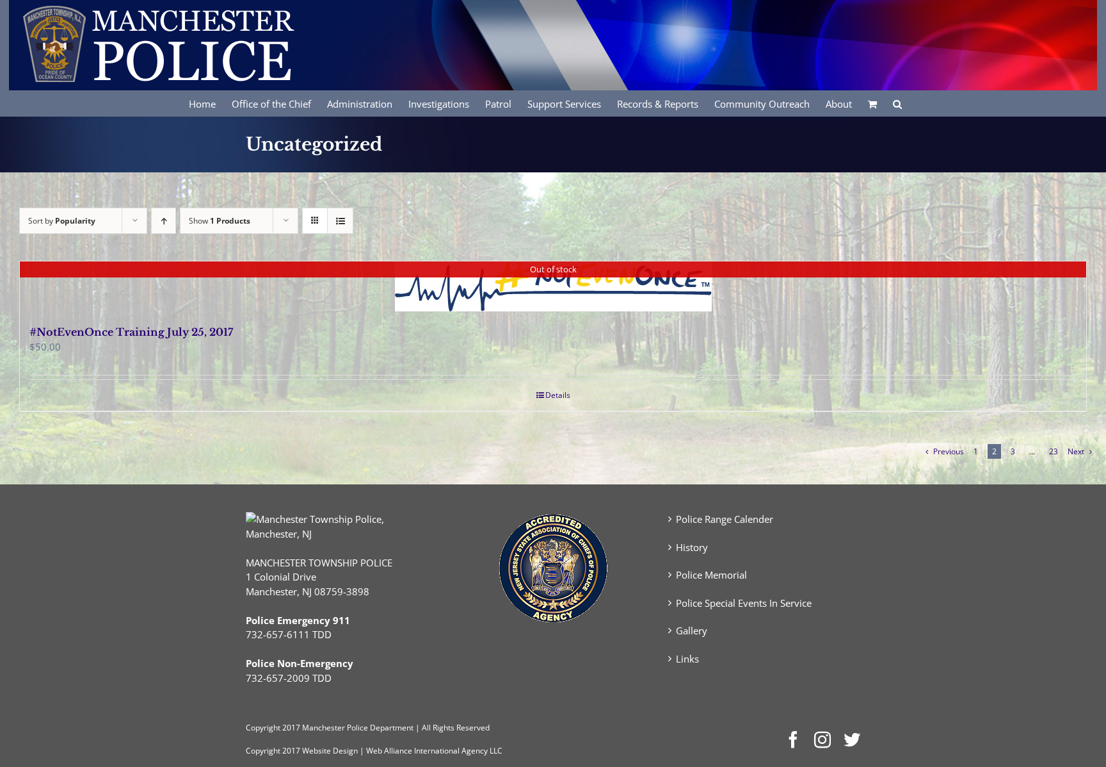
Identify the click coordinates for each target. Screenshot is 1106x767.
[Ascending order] (163, 221)
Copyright (263, 727)
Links (687, 658)
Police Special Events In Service (744, 603)
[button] (897, 103)
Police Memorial (711, 574)
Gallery (691, 630)
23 (1053, 451)
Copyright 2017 (273, 750)
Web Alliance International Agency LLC (434, 750)
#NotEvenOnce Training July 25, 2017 (131, 332)
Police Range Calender (724, 519)
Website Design (330, 750)
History (692, 547)
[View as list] (340, 220)
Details (557, 395)
